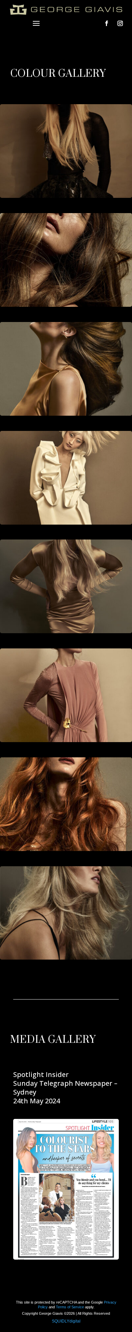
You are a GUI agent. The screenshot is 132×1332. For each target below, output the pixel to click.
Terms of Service (70, 1307)
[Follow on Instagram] (120, 23)
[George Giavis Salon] (66, 150)
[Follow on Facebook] (106, 23)
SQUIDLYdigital (66, 1321)
